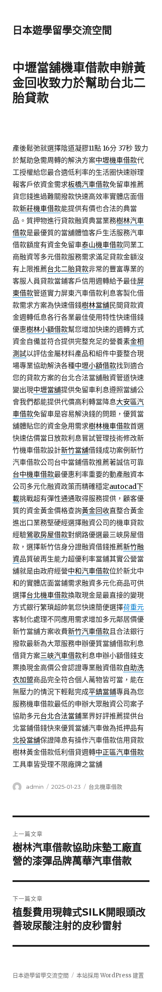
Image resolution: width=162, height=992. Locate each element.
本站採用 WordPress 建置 (110, 975)
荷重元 (133, 607)
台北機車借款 (105, 786)
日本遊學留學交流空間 (62, 30)
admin (35, 786)
